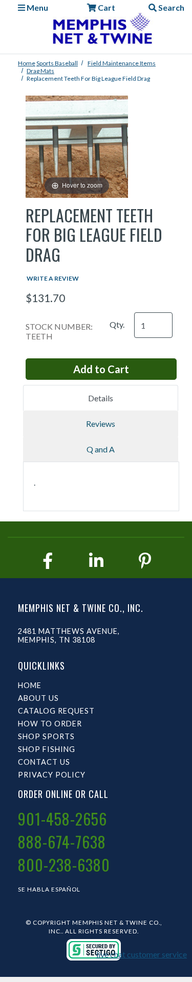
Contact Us (44, 762)
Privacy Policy (52, 774)
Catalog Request (56, 710)
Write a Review (53, 278)
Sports (45, 63)
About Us (38, 698)
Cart (105, 7)
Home (26, 63)
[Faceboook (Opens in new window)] (47, 560)
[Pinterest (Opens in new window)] (145, 560)
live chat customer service (141, 954)
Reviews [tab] (100, 423)
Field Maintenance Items (122, 63)
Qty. (117, 324)
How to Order (50, 723)
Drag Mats (40, 71)
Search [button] (170, 7)
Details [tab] (100, 398)
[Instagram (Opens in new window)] (96, 560)
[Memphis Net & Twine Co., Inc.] (101, 30)
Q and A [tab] (101, 449)
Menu (36, 7)
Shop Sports (46, 736)
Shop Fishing (46, 749)
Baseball (66, 63)
